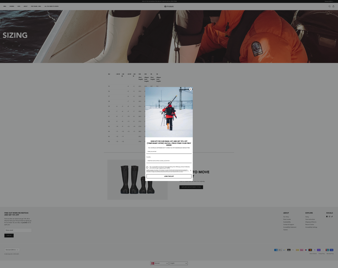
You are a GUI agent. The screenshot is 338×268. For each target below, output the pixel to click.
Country (148, 157)
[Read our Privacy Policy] (191, 170)
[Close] (191, 89)
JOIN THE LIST (169, 176)
